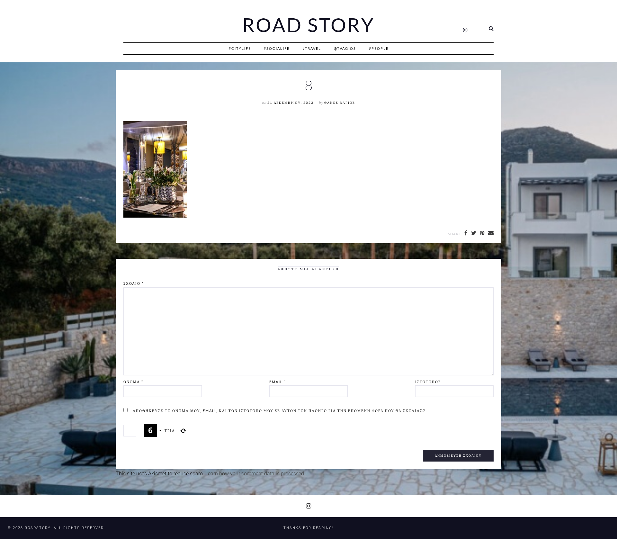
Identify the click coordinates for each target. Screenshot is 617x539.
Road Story (308, 25)
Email (277, 382)
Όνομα (133, 382)
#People (379, 48)
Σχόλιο (133, 283)
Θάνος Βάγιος (339, 102)
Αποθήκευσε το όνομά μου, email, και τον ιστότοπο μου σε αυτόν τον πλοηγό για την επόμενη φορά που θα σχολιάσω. (280, 411)
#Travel (311, 48)
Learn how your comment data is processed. (255, 474)
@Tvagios (345, 48)
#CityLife (240, 48)
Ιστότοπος (428, 382)
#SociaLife (277, 48)
